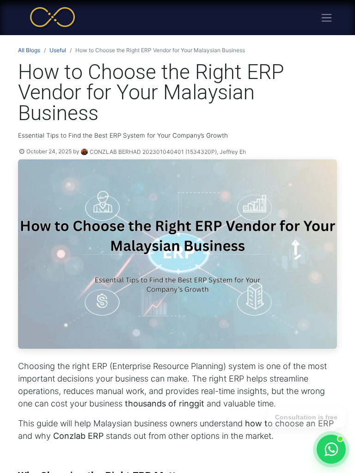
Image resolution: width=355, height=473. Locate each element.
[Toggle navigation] (326, 18)
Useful (57, 50)
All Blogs (29, 50)
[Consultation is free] (331, 449)
